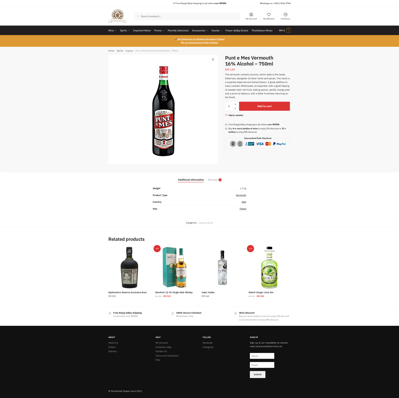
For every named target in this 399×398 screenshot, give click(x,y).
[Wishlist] (145, 251)
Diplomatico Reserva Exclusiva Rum (127, 292)
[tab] (191, 177)
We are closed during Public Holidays (199, 42)
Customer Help (163, 347)
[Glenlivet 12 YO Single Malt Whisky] (176, 268)
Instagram (208, 347)
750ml (242, 208)
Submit (258, 374)
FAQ (158, 359)
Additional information (191, 179)
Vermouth (241, 195)
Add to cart (264, 106)
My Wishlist (268, 18)
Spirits (120, 50)
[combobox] (187, 16)
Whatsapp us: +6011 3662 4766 (275, 3)
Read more (269, 302)
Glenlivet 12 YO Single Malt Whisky (174, 292)
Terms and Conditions (167, 355)
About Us (113, 342)
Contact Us (161, 351)
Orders (112, 347)
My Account (251, 18)
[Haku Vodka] (223, 268)
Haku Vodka (208, 292)
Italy (244, 201)
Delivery (112, 351)
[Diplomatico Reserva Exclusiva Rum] (129, 268)
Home (111, 50)
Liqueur (129, 50)
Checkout (285, 18)
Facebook (208, 342)
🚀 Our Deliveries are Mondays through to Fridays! (199, 39)
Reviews (213, 179)
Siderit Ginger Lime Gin (261, 292)
